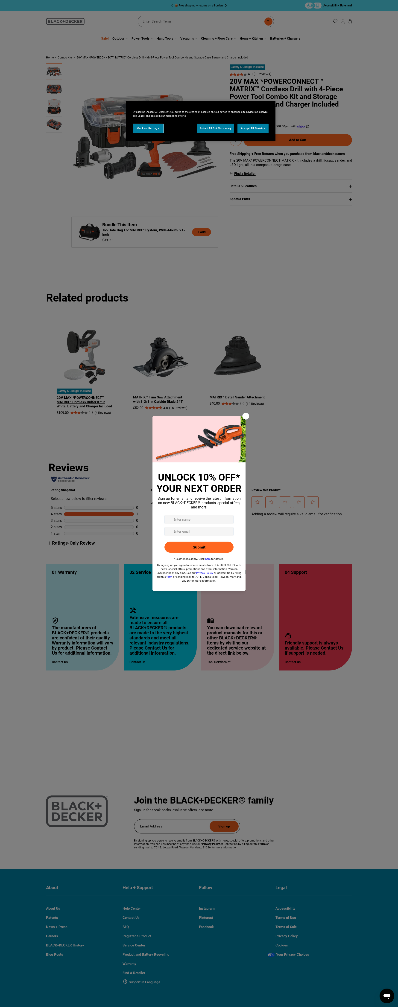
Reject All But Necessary (216, 128)
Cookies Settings (148, 128)
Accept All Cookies (253, 128)
